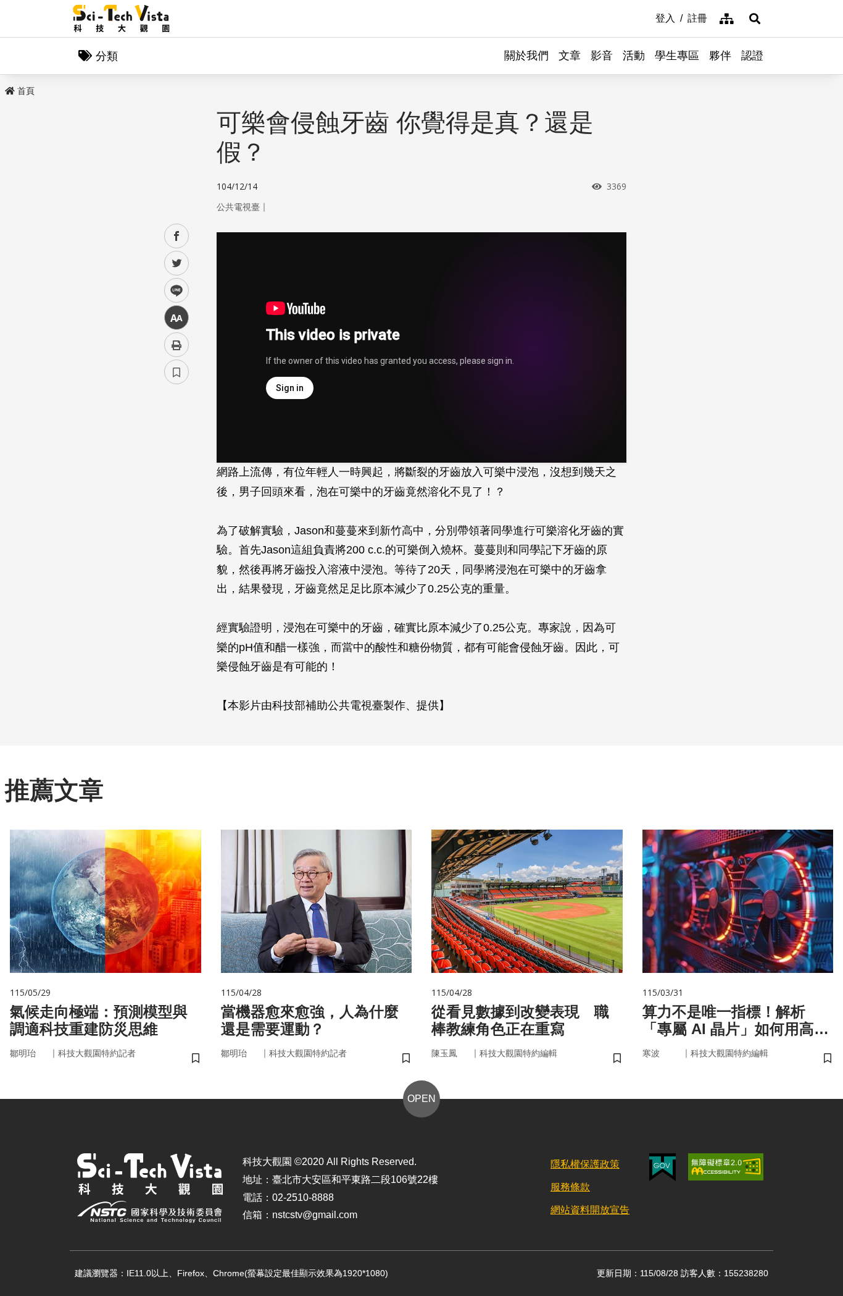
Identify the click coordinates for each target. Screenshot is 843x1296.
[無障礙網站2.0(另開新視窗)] (725, 1166)
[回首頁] (121, 18)
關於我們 (526, 55)
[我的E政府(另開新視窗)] (662, 1167)
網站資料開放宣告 (589, 1210)
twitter (177, 263)
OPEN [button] (421, 1098)
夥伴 (720, 55)
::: (646, 17)
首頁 (26, 91)
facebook (177, 236)
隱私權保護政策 (585, 1164)
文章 (570, 55)
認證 (752, 55)
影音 (602, 55)
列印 (176, 344)
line (173, 290)
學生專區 (677, 55)
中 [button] (176, 318)
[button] (754, 18)
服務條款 (570, 1187)
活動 (634, 55)
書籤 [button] (176, 372)
